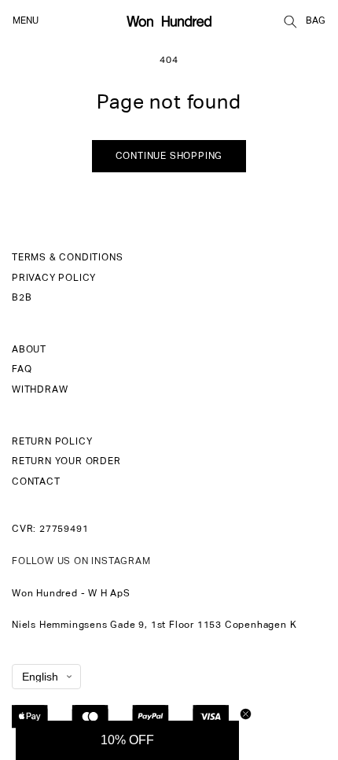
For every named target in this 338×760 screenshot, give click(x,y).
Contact (36, 482)
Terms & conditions (67, 258)
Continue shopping (169, 156)
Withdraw (40, 390)
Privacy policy (54, 278)
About (29, 350)
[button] (290, 21)
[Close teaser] (246, 714)
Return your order (66, 462)
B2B (21, 298)
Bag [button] (315, 21)
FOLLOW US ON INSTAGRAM (81, 561)
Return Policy (52, 442)
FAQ (21, 369)
